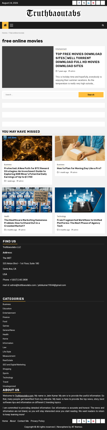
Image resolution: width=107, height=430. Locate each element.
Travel (5, 382)
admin (72, 71)
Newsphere (62, 427)
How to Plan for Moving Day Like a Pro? (79, 168)
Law (4, 347)
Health (6, 216)
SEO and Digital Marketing (14, 365)
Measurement (9, 356)
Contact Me (23, 421)
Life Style (7, 352)
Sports (6, 373)
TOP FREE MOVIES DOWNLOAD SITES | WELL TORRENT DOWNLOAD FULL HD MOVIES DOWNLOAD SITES (79, 60)
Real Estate (8, 360)
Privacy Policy (38, 421)
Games (6, 326)
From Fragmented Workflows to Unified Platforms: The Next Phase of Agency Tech (79, 223)
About (13, 421)
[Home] (5, 25)
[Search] (103, 25)
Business (8, 165)
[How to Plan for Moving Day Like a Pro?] (80, 148)
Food (5, 321)
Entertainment (61, 49)
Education (7, 308)
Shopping (7, 369)
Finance (6, 317)
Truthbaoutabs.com (24, 395)
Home (5, 339)
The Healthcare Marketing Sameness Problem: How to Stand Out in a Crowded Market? (25, 223)
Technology (61, 216)
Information (8, 343)
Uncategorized (9, 386)
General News (9, 330)
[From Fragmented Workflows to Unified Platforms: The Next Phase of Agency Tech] (80, 199)
